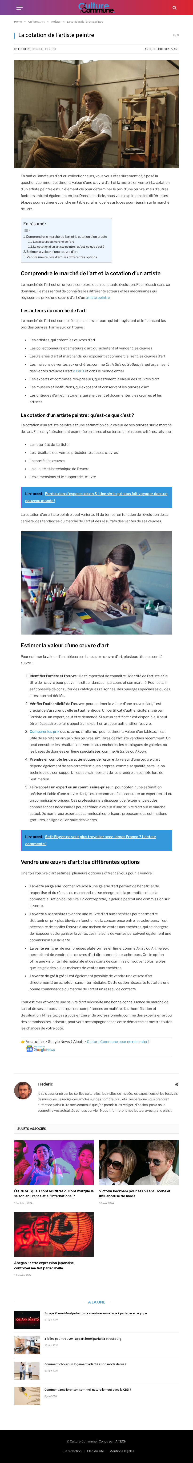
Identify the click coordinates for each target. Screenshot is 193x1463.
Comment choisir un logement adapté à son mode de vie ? (85, 1364)
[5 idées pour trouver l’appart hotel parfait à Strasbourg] (27, 1345)
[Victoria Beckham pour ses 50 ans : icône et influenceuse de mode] (139, 1162)
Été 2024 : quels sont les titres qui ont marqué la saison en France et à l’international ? (54, 1194)
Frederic (24, 49)
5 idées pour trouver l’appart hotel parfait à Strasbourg (82, 1339)
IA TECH (120, 1441)
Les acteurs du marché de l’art (53, 241)
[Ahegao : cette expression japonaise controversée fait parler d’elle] (54, 1234)
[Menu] (19, 7)
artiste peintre (98, 297)
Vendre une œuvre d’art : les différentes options (62, 257)
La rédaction (73, 1451)
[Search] (174, 7)
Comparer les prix (45, 731)
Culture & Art (168, 49)
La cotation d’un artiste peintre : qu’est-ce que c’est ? (68, 246)
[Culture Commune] (96, 7)
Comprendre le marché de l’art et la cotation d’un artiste (66, 236)
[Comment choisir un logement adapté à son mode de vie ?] (27, 1371)
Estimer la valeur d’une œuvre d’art (52, 252)
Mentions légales (121, 1451)
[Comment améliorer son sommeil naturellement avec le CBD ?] (27, 1396)
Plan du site (95, 1451)
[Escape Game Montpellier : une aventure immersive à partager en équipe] (27, 1320)
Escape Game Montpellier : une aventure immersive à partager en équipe (95, 1313)
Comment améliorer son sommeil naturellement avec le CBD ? (87, 1390)
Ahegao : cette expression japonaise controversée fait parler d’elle (44, 1266)
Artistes (151, 49)
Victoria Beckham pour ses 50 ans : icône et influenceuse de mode (134, 1194)
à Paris (78, 371)
